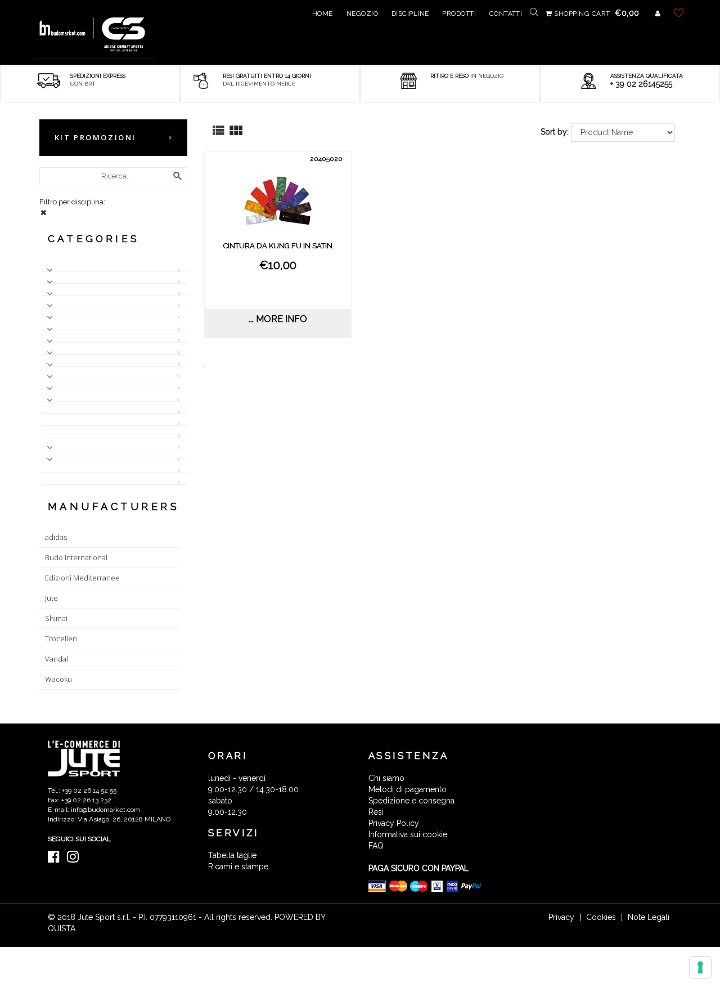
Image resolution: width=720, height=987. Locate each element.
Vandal (56, 659)
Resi (376, 811)
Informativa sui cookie (407, 834)
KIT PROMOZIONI (95, 137)
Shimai (56, 618)
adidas (56, 537)
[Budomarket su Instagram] (75, 859)
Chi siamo (386, 778)
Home (322, 13)
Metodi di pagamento (407, 789)
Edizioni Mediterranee (82, 578)
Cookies (601, 917)
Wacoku (58, 679)
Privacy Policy (393, 823)
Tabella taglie (232, 855)
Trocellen (61, 638)
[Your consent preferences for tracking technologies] (700, 967)
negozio (362, 13)
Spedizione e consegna (411, 800)
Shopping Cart (596, 13)
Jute (51, 598)
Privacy (561, 917)
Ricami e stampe (238, 866)
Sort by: (555, 131)
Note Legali (648, 917)
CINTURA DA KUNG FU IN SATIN (277, 246)
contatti (506, 13)
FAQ (376, 845)
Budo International (76, 557)
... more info (278, 319)
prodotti (459, 13)
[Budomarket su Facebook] (56, 859)
